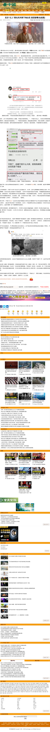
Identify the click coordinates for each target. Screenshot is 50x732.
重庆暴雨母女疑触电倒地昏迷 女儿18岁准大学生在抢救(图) (13, 319)
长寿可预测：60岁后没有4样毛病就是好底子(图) (10, 649)
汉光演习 (17, 684)
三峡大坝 (42, 683)
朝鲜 (8, 687)
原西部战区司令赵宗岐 (10, 389)
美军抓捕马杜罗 (4, 548)
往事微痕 (20, 684)
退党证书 (42, 724)
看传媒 (34, 724)
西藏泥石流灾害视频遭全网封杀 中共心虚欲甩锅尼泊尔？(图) (25, 371)
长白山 (6, 690)
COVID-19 (20, 683)
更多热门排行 (46, 657)
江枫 (18, 707)
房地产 (35, 687)
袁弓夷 (10, 684)
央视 (27, 690)
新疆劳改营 (18, 690)
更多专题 (47, 550)
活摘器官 (37, 683)
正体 (34, 20)
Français (36, 723)
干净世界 (8, 724)
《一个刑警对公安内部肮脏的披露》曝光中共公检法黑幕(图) (13, 652)
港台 (18, 10)
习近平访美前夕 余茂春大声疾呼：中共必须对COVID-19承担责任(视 (14, 667)
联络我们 (9, 723)
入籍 (44, 690)
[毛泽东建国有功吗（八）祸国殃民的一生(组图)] (4, 615)
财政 (39, 687)
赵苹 (34, 704)
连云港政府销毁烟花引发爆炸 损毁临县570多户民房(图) (12, 628)
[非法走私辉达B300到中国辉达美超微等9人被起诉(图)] (4, 599)
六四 (31, 683)
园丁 (2, 704)
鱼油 (42, 404)
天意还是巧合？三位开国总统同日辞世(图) (9, 516)
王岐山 (42, 684)
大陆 (7, 10)
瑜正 (2, 707)
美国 (15, 10)
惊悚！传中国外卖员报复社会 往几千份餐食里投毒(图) (12, 409)
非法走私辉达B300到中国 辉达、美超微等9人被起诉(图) (20, 599)
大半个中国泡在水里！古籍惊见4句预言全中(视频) (19, 577)
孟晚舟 (47, 684)
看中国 (10, 5)
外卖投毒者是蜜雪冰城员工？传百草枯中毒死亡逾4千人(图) (14, 323)
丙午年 (12, 404)
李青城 (34, 705)
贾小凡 (2, 699)
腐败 (36, 686)
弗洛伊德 (32, 684)
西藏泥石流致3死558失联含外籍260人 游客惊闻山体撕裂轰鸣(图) (15, 321)
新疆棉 (46, 683)
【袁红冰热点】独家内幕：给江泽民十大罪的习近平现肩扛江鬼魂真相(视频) (16, 664)
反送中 (28, 686)
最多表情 (37, 660)
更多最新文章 (46, 639)
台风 (7, 404)
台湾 (48, 687)
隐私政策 (27, 723)
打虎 (40, 686)
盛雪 (18, 704)
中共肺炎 (2, 683)
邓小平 (24, 691)
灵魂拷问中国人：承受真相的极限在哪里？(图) (11, 342)
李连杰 (32, 184)
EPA (38, 404)
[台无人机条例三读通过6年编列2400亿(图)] (4, 556)
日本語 (45, 723)
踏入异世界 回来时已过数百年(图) (7, 519)
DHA (40, 404)
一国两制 (47, 686)
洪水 (7, 684)
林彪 (27, 691)
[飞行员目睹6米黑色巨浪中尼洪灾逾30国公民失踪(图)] (4, 561)
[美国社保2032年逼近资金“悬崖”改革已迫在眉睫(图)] (4, 566)
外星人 (5, 693)
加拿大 (10, 687)
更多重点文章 (46, 620)
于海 (42, 50)
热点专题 (3, 543)
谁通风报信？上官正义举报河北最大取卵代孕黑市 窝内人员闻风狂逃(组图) (17, 447)
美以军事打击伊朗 (4, 545)
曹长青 (18, 708)
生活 (37, 10)
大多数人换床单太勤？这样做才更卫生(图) (17, 572)
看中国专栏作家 (5, 696)
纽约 (26, 10)
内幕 (24, 686)
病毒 (17, 683)
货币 (24, 687)
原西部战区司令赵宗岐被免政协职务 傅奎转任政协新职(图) (11, 387)
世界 (29, 10)
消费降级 (24, 478)
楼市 (37, 687)
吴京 (11, 200)
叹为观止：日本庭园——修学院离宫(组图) (9, 631)
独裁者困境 (44, 464)
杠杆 (18, 687)
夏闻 (34, 701)
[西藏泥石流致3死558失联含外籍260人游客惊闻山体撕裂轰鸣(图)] (4, 588)
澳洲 (8, 691)
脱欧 (12, 687)
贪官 (30, 686)
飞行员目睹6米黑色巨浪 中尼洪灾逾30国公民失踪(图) (19, 561)
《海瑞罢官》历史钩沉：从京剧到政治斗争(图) (10, 521)
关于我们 (17, 723)
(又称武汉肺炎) (6, 683)
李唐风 (34, 702)
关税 (1, 686)
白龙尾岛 (8, 690)
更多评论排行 (46, 678)
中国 (32, 305)
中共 (21, 404)
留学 (35, 690)
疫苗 (6, 684)
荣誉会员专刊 (4, 512)
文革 (27, 388)
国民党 (27, 684)
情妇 (32, 686)
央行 (14, 687)
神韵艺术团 (13, 724)
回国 (43, 690)
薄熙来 (23, 404)
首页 (4, 10)
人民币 (27, 687)
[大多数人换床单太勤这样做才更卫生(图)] (4, 572)
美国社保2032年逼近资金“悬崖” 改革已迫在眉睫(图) (19, 566)
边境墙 (3, 686)
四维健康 (3, 708)
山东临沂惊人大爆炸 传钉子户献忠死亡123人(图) (11, 413)
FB (6, 687)
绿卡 (46, 690)
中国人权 (19, 12)
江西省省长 (8, 374)
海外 (3, 691)
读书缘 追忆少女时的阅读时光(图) (7, 523)
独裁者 (21, 492)
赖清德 (44, 684)
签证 (41, 690)
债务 (16, 687)
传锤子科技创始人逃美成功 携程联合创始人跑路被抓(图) (13, 434)
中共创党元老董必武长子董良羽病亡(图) (9, 348)
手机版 (31, 20)
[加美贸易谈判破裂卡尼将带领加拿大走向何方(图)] (4, 582)
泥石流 (27, 374)
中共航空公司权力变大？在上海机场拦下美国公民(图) (12, 424)
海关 (37, 690)
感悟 (45, 691)
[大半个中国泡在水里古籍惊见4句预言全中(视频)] (4, 577)
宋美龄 (22, 691)
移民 (31, 690)
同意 (44, 2)
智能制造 (35, 478)
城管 (9, 478)
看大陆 (6, 14)
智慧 (43, 691)
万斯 (6, 686)
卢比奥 (15, 683)
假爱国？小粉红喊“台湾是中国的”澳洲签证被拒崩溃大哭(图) (13, 676)
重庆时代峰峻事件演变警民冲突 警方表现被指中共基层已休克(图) (15, 426)
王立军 (29, 404)
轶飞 (2, 701)
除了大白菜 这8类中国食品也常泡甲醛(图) (10, 332)
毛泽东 (21, 388)
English (31, 723)
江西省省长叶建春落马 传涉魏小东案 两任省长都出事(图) (11, 371)
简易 (34, 698)
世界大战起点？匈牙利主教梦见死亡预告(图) (18, 593)
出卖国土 (34, 683)
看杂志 (23, 724)
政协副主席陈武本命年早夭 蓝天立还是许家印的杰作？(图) (12, 656)
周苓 (2, 702)
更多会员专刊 (46, 524)
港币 (33, 687)
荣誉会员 (40, 290)
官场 (11, 10)
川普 (10, 683)
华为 (34, 686)
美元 (20, 687)
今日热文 (3, 359)
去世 (11, 63)
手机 (47, 691)
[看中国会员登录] (9, 500)
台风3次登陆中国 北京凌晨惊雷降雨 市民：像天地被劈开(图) (14, 330)
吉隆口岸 (23, 374)
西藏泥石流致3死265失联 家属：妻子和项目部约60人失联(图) (14, 324)
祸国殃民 (24, 388)
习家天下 (28, 492)
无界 (26, 725)
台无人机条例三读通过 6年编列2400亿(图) (17, 556)
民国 (10, 691)
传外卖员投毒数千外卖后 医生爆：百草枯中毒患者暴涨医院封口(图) (15, 422)
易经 (38, 691)
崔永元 (19, 686)
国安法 (1, 684)
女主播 (25, 690)
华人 (29, 690)
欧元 (29, 687)
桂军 (12, 691)
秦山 (2, 705)
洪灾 (40, 372)
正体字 (16, 464)
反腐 (38, 686)
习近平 (26, 404)
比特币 (22, 687)
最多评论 (13, 660)
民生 (1, 691)
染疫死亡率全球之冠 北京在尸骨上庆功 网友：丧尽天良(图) (14, 344)
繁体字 (7, 464)
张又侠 (29, 683)
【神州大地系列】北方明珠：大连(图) (8, 630)
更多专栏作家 (46, 710)
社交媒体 (3, 687)
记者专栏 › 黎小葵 (44, 14)
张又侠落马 (3, 547)
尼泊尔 (29, 374)
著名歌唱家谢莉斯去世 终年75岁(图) (9, 346)
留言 (39, 20)
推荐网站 (3, 724)
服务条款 (22, 723)
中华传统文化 (12, 464)
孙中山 (16, 691)
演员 (29, 305)
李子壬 (34, 707)
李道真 (18, 699)
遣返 (39, 690)
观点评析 (9, 12)
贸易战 (23, 683)
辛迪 (34, 708)
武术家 (18, 56)
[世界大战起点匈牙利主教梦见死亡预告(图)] (4, 593)
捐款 (14, 723)
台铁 (40, 683)
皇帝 (33, 691)
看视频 (26, 724)
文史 (33, 10)
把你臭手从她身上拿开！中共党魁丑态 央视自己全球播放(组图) (13, 645)
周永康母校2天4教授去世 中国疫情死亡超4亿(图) (11, 349)
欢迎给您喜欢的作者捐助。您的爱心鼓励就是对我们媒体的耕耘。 (14, 279)
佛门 (31, 492)
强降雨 (9, 404)
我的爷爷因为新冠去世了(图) (7, 338)
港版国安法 (13, 684)
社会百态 (14, 12)
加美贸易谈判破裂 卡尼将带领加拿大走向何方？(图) (19, 582)
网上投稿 (5, 723)
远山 (18, 701)
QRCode (11, 305)
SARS (14, 690)
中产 (43, 687)
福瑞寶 (38, 724)
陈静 (18, 702)
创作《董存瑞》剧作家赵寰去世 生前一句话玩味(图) (12, 340)
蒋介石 (19, 691)
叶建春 (12, 374)
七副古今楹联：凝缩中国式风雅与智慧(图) (17, 604)
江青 (29, 388)
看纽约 (30, 724)
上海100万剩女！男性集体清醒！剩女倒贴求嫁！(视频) (13, 417)
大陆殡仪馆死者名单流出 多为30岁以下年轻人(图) (11, 415)
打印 (42, 20)
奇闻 (40, 10)
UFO (35, 684)
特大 (44, 20)
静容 (18, 705)
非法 (11, 478)
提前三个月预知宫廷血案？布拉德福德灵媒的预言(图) (11, 633)
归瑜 (34, 699)
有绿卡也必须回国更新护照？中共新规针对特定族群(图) (12, 673)
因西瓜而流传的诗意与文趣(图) (7, 515)
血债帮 (24, 492)
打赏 (37, 20)
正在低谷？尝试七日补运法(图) (7, 636)
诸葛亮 (35, 691)
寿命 (8, 693)
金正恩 (39, 684)
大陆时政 (4, 12)
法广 (1, 687)
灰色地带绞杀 (38, 464)
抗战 (14, 691)
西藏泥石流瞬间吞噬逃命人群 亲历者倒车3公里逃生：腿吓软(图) (15, 326)
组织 (13, 478)
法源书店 (18, 724)
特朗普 (12, 683)
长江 (4, 684)
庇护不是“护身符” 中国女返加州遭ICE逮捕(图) (18, 609)
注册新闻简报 (4, 714)
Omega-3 (35, 404)
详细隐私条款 (25, 2)
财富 (41, 687)
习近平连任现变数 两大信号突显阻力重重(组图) (10, 518)
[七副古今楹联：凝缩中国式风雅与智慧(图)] (4, 604)
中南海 (21, 686)
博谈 (22, 10)
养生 (11, 693)
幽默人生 (40, 691)
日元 (31, 687)
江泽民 (16, 686)
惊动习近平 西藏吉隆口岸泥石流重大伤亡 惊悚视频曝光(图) (14, 328)
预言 (35, 464)
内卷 (38, 478)
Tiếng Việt (41, 723)
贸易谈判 (10, 686)
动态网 (47, 724)
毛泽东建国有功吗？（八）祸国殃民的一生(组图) (19, 615)
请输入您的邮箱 (17, 716)
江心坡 (12, 690)
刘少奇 (29, 691)
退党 (29, 684)
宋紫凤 (2, 698)
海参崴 (45, 687)
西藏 (21, 374)
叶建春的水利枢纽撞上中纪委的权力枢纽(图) (10, 634)
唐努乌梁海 (2, 690)
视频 (44, 10)
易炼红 (15, 374)
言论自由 (21, 690)
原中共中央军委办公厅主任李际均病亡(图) (10, 337)
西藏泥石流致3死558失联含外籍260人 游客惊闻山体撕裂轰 (38, 387)
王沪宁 (13, 686)
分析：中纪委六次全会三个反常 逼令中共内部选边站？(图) (12, 648)
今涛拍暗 (19, 698)
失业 (21, 478)
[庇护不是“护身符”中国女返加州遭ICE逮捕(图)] (4, 609)
